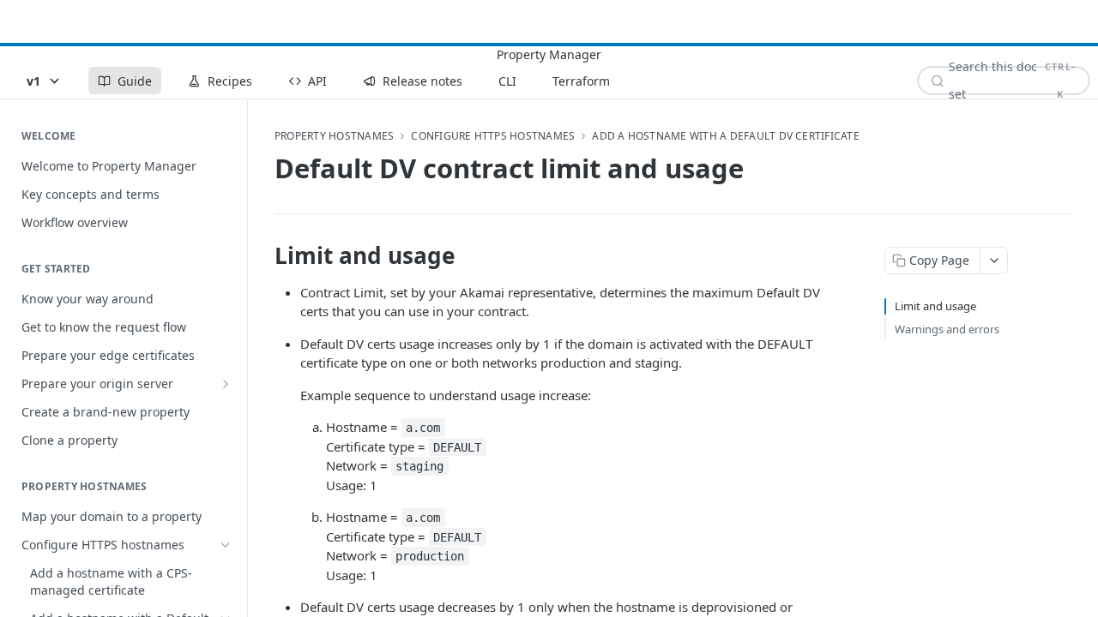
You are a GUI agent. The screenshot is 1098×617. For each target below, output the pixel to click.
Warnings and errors (947, 329)
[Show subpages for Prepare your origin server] (225, 384)
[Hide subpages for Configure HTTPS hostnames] (225, 545)
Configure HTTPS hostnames (493, 136)
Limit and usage (935, 306)
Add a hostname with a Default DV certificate (726, 136)
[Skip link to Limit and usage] (263, 255)
